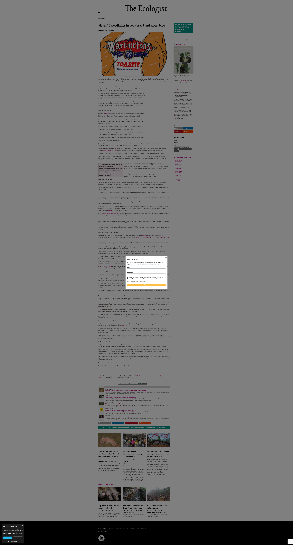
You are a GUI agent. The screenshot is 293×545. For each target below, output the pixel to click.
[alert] (13, 533)
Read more (8, 535)
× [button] (22, 525)
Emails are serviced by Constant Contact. (137, 281)
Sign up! (146, 285)
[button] (13, 541)
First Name (130, 272)
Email (128, 267)
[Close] (166, 258)
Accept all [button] (8, 538)
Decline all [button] (18, 538)
